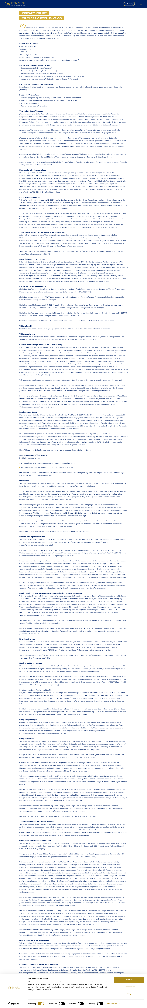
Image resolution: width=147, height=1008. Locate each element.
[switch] (62, 1003)
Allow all (129, 980)
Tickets (129, 4)
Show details (112, 1004)
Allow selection (129, 987)
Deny (129, 994)
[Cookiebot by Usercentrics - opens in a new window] (14, 1003)
